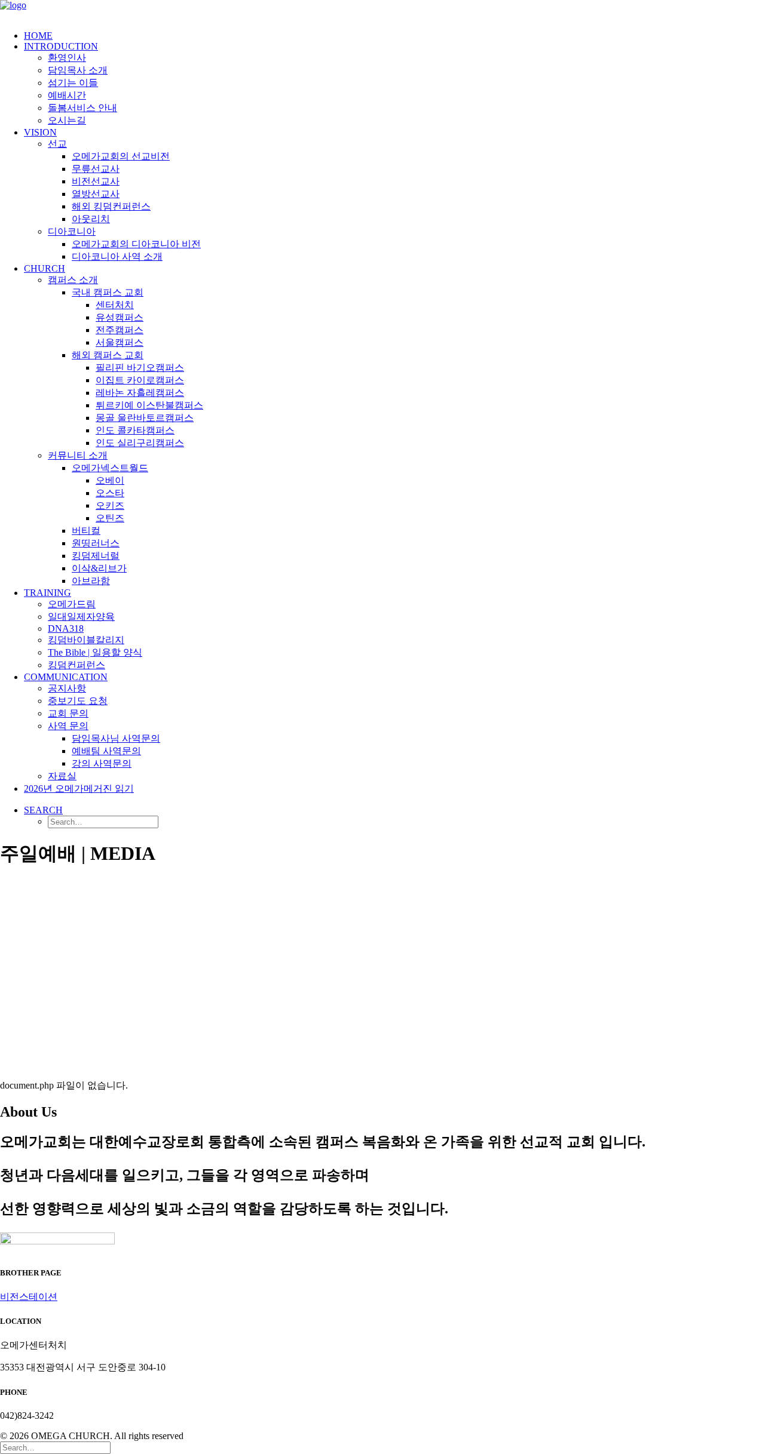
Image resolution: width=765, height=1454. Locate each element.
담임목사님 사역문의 (116, 738)
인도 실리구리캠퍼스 (140, 443)
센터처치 (115, 305)
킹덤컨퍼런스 (76, 665)
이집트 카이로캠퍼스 (140, 380)
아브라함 (91, 581)
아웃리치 (91, 219)
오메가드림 (72, 604)
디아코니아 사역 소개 (117, 256)
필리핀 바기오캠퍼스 (140, 367)
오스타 (110, 493)
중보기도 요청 (78, 701)
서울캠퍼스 (119, 342)
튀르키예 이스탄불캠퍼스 (149, 405)
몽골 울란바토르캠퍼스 (145, 418)
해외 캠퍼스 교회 (107, 355)
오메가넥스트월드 (110, 468)
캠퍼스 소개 (73, 280)
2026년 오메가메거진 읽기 (79, 788)
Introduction (61, 46)
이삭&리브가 (99, 568)
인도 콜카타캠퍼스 (135, 430)
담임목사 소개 (78, 70)
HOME (38, 35)
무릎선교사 (96, 169)
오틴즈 (110, 518)
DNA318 (66, 628)
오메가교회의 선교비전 (121, 156)
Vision (40, 132)
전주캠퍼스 (119, 330)
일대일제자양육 (81, 616)
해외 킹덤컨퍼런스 (111, 206)
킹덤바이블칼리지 (86, 640)
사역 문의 (68, 726)
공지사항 (67, 688)
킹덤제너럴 (96, 556)
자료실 (62, 776)
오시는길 (67, 120)
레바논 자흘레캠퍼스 (140, 393)
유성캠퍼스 (119, 317)
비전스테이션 (28, 1297)
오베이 (110, 480)
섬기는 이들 (73, 83)
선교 (57, 144)
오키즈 (110, 505)
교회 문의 (68, 713)
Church (44, 268)
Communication (66, 677)
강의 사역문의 (101, 763)
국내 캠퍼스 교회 (107, 292)
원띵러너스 (96, 543)
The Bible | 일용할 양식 (95, 652)
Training (47, 593)
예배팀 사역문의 (106, 751)
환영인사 (67, 58)
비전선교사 (96, 181)
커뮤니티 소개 (78, 455)
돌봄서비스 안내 (82, 108)
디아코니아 (72, 231)
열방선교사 (96, 194)
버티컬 (86, 530)
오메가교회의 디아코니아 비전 (136, 244)
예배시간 (67, 95)
